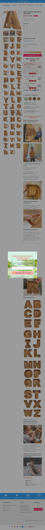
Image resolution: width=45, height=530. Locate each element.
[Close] (35, 253)
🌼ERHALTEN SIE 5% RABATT (22, 273)
